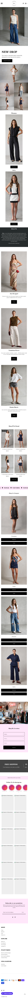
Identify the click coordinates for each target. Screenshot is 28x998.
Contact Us (3, 946)
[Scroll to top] (25, 994)
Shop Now (7, 60)
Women (14, 539)
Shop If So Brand (14, 426)
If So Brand (3, 943)
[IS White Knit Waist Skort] (7, 438)
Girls (14, 543)
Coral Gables (3, 965)
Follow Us (3, 934)
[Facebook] (12, 917)
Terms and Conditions (5, 956)
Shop (14, 302)
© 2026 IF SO (4, 996)
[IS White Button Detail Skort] (7, 464)
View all (14, 479)
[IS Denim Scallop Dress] (20, 438)
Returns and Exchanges (6, 952)
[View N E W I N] (5, 786)
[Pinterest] (15, 917)
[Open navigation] (5, 3)
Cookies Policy (4, 957)
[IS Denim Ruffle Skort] (20, 464)
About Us (3, 941)
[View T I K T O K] (12, 786)
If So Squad (3, 944)
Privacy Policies (4, 954)
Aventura (3, 964)
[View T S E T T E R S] (19, 786)
